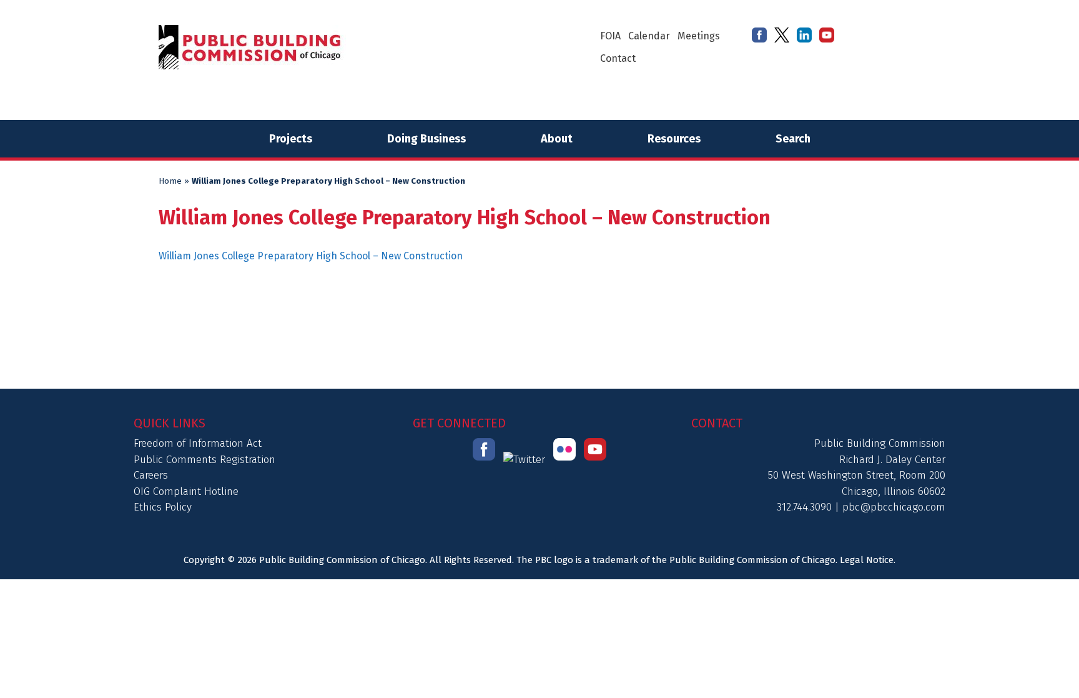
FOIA (610, 36)
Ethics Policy (163, 507)
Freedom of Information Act (198, 443)
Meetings (698, 36)
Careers (151, 475)
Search (793, 139)
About (557, 139)
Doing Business (426, 139)
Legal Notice (867, 560)
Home (170, 181)
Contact (618, 58)
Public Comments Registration (204, 459)
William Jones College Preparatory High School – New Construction (311, 256)
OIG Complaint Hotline (186, 491)
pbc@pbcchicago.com (893, 507)
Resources (674, 139)
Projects (290, 139)
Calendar (649, 36)
